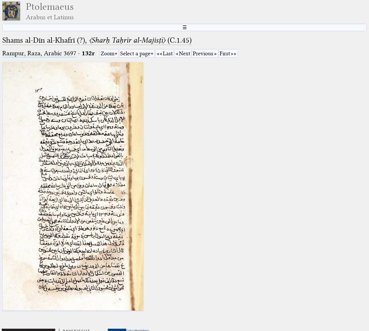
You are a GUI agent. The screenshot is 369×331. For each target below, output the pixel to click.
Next (184, 53)
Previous (203, 53)
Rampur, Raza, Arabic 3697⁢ (39, 53)
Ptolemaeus (50, 11)
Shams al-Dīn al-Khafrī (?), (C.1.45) (97, 40)
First (225, 53)
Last (168, 53)
